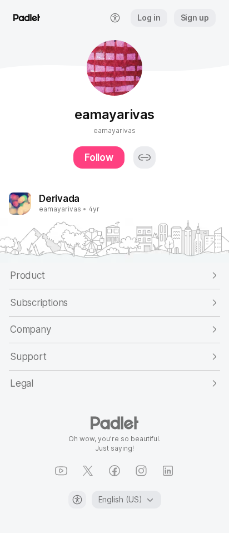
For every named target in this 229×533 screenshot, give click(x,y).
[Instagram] (141, 470)
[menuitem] (115, 18)
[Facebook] (114, 470)
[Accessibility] (77, 500)
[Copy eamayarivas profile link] (144, 157)
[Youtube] (61, 470)
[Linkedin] (168, 470)
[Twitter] (87, 470)
